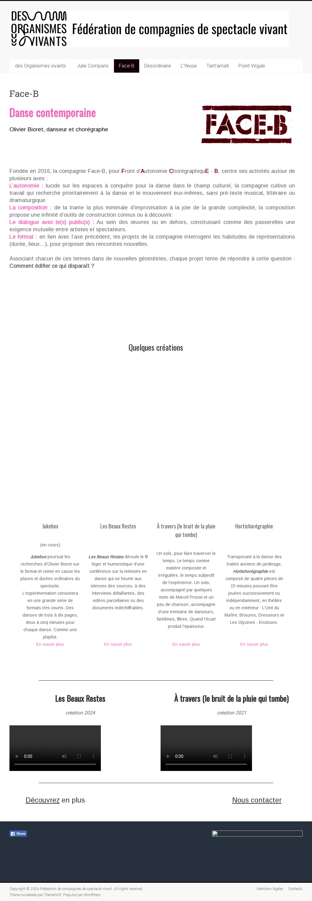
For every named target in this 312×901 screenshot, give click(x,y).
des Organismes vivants (40, 66)
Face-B (126, 66)
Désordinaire (157, 66)
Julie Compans (92, 66)
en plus (55, 800)
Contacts (295, 889)
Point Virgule (252, 66)
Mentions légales (270, 889)
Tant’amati (218, 66)
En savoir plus (50, 644)
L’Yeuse (189, 66)
